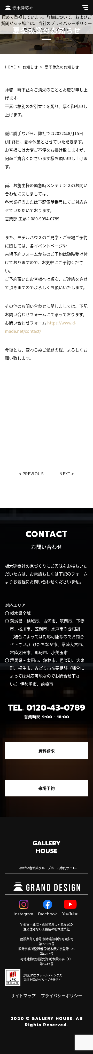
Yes (60, 29)
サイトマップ (23, 995)
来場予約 (46, 788)
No (66, 29)
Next (65, 473)
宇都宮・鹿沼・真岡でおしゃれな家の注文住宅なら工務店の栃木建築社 (46, 926)
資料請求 (46, 751)
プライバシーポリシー (61, 995)
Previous (33, 473)
